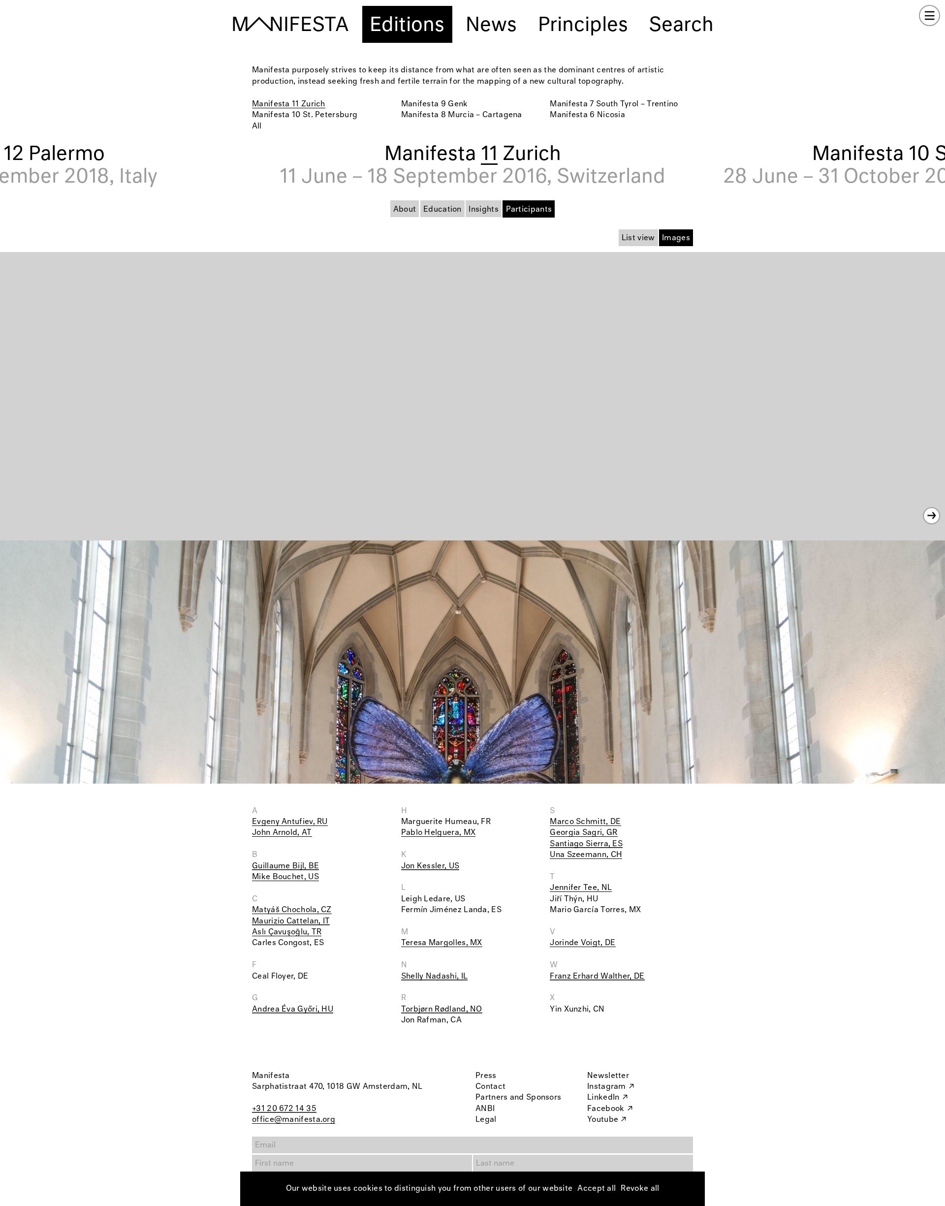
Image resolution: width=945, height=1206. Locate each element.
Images (676, 238)
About (404, 209)
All (256, 126)
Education (442, 209)
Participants (529, 209)
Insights (483, 209)
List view (638, 238)
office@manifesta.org (293, 1119)
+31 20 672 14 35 (284, 1108)
